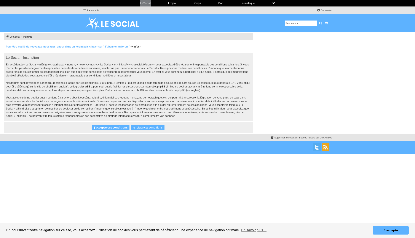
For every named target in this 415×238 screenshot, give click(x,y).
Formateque (248, 3)
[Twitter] (317, 147)
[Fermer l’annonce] (249, 46)
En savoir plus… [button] (254, 230)
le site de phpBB (44, 86)
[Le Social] (115, 23)
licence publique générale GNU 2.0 (220, 82)
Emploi (172, 3)
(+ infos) (135, 46)
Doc (220, 3)
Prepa (197, 3)
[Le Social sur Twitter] (273, 3)
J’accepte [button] (391, 230)
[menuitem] (324, 10)
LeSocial (145, 3)
